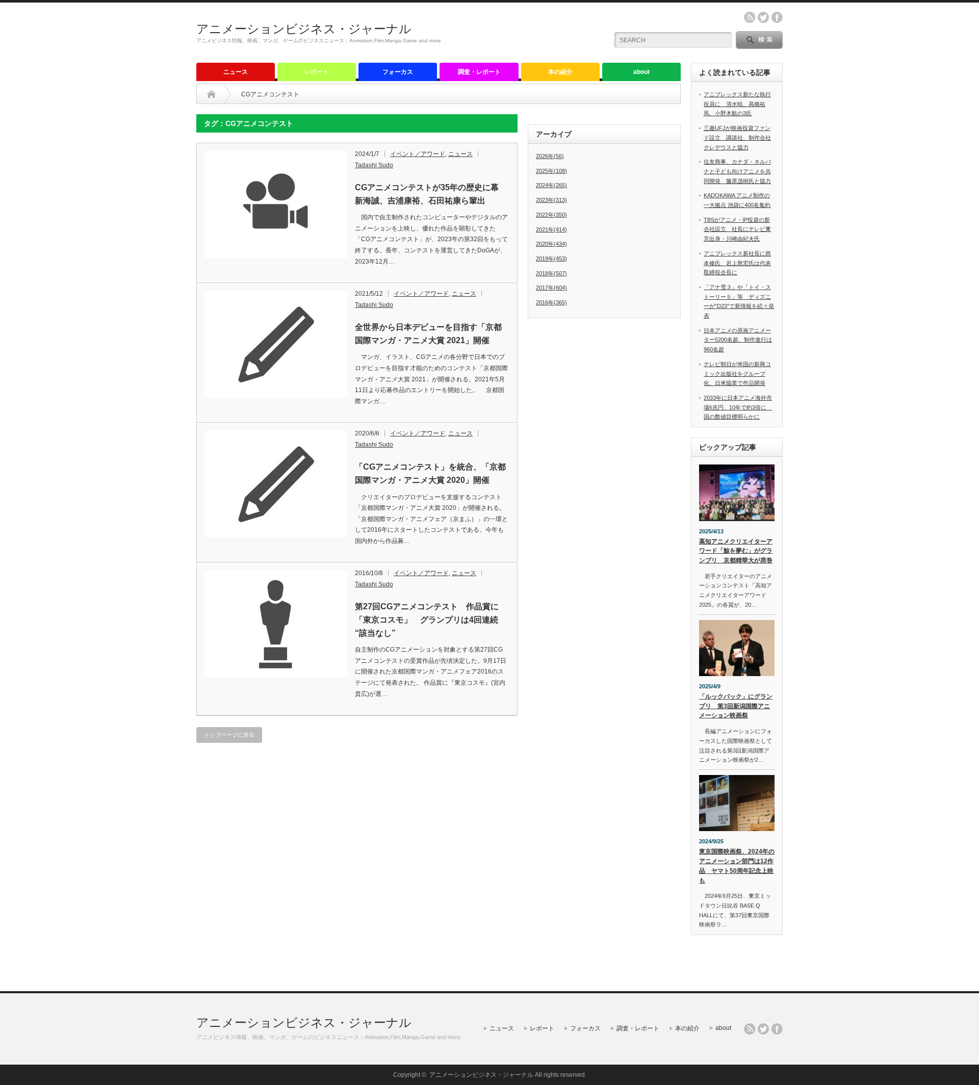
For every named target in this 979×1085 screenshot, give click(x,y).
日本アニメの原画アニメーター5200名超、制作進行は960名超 (738, 339)
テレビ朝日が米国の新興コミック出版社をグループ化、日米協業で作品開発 (737, 373)
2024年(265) (551, 185)
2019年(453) (551, 258)
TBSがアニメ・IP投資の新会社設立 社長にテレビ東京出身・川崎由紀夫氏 (737, 229)
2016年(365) (551, 302)
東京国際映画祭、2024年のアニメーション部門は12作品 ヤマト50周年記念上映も (737, 866)
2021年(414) (551, 229)
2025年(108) (551, 171)
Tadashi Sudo (374, 165)
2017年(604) (551, 288)
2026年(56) (550, 156)
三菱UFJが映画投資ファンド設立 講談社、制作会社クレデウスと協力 (737, 137)
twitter (763, 17)
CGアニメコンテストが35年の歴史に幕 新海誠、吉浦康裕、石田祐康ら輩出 (431, 194)
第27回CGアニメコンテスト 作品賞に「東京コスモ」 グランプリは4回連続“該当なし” (427, 619)
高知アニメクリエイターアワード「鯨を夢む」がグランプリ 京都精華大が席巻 (735, 551)
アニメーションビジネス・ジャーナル (303, 29)
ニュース (235, 71)
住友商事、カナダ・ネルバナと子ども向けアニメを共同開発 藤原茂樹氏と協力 (737, 171)
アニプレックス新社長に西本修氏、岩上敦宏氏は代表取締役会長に (737, 262)
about (641, 71)
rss (749, 17)
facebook (777, 17)
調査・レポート (479, 71)
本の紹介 (560, 71)
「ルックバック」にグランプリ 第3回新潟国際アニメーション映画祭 (735, 706)
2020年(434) (551, 244)
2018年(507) (551, 273)
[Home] (211, 94)
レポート (316, 71)
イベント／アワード (417, 154)
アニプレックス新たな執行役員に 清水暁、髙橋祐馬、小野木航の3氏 (737, 103)
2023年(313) (551, 200)
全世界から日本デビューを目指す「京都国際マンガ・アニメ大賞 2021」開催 (428, 334)
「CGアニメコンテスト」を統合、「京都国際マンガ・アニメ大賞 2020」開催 (430, 473)
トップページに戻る (229, 735)
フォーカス (397, 71)
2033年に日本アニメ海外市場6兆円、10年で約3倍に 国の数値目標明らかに (738, 407)
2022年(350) (551, 215)
